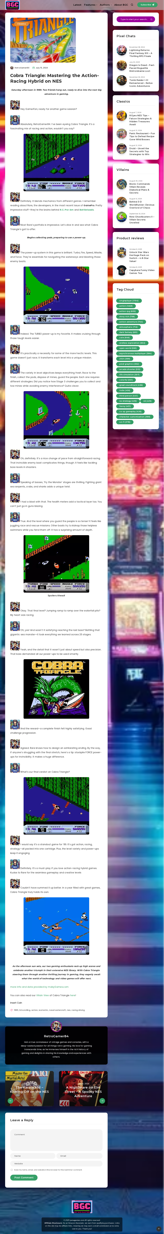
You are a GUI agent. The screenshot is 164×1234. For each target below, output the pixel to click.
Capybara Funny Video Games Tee (142, 271)
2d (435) (147, 401)
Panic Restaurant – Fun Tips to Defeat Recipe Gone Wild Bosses (142, 136)
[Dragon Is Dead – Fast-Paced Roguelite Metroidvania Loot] (122, 65)
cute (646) (124, 337)
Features (89, 4)
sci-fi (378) (124, 422)
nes (69, 1010)
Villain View (42, 995)
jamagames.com (77, 1220)
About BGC (121, 4)
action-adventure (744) (131, 322)
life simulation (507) (129, 374)
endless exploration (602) (132, 343)
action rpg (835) (127, 311)
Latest (77, 4)
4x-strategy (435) (128, 401)
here (72, 995)
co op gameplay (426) (130, 411)
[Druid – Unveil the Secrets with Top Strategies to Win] (122, 149)
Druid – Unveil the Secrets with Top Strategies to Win (139, 151)
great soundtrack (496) (131, 385)
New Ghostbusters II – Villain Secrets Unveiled (141, 220)
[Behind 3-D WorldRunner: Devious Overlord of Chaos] (122, 202)
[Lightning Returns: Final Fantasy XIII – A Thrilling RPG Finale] (122, 50)
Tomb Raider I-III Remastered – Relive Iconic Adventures (141, 83)
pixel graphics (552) (129, 364)
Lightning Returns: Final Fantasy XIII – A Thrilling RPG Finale (140, 53)
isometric (43, 1010)
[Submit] (151, 20)
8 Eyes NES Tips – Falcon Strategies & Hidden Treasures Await (140, 120)
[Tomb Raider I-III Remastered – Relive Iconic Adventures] (122, 80)
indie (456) (124, 390)
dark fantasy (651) (128, 332)
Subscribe (146, 4)
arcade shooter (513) (129, 369)
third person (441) (128, 396)
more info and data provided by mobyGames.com (39, 986)
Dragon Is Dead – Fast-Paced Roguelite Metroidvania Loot (142, 68)
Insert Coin (16, 1002)
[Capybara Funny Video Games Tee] (122, 270)
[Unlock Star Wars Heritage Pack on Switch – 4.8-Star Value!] (122, 252)
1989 (16, 1010)
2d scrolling (24, 1010)
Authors (105, 4)
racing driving (78, 1010)
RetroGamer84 (56, 1036)
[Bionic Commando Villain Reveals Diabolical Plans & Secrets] (122, 184)
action (34, 1010)
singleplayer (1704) (129, 300)
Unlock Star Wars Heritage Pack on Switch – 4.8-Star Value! (139, 256)
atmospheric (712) (128, 327)
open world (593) (128, 348)
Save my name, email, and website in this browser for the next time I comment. (48, 1170)
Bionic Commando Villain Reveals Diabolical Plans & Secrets (139, 188)
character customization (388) (134, 417)
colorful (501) (126, 380)
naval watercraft (57, 1010)
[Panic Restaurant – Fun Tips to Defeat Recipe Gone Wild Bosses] (122, 134)
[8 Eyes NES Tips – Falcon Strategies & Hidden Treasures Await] (122, 116)
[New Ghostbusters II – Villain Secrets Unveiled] (122, 217)
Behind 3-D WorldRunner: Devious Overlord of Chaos (142, 205)
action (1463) (126, 306)
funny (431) (125, 406)
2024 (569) (124, 359)
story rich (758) (127, 316)
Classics (21, 24)
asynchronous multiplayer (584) (135, 353)
